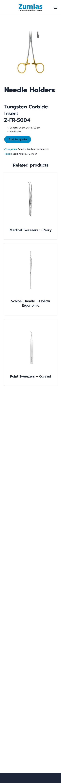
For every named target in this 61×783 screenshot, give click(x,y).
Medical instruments (37, 149)
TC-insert (32, 153)
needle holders (18, 153)
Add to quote (18, 139)
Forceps (22, 149)
